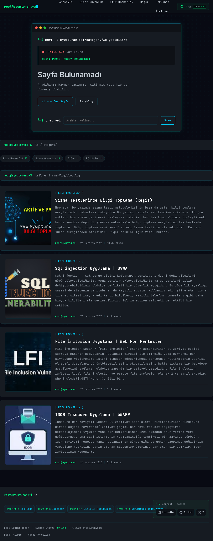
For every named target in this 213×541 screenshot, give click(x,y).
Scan (167, 120)
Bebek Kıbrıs (13, 534)
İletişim (162, 11)
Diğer (73, 158)
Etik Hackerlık (15, 158)
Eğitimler (94, 158)
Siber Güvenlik (48, 158)
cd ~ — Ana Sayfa (55, 101)
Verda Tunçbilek (39, 534)
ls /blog (86, 101)
